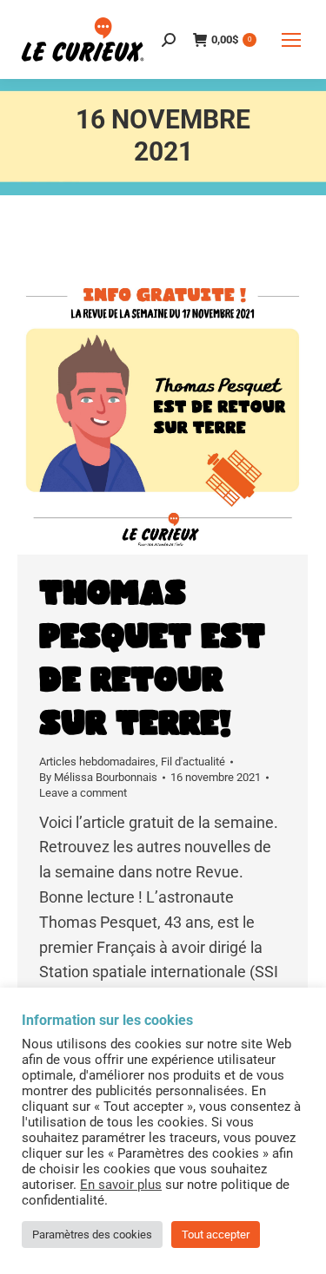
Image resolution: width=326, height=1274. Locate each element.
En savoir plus (121, 1184)
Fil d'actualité (193, 761)
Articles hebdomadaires (97, 761)
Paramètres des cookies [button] (92, 1234)
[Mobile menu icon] (291, 40)
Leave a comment (83, 792)
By (98, 777)
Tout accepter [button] (215, 1234)
